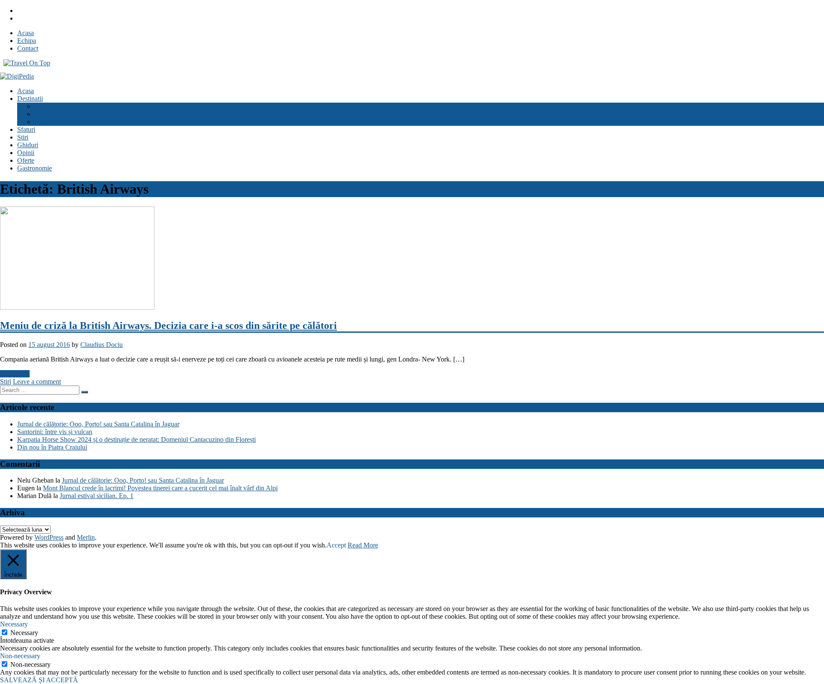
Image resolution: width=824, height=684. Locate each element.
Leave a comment (37, 381)
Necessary (24, 632)
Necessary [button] (14, 624)
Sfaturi (26, 129)
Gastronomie (34, 168)
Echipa (26, 40)
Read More (363, 545)
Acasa (25, 32)
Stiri (22, 137)
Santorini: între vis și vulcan (54, 431)
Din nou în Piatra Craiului (52, 447)
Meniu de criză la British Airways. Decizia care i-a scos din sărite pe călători (168, 325)
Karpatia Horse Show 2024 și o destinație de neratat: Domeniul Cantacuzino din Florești (136, 439)
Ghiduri (27, 145)
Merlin (86, 537)
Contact (27, 48)
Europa (44, 114)
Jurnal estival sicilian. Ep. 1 (96, 495)
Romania (46, 106)
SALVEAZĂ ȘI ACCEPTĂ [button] (39, 680)
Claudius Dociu (101, 344)
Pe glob (44, 121)
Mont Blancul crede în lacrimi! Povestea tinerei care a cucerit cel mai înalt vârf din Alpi (160, 488)
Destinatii (30, 98)
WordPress (49, 537)
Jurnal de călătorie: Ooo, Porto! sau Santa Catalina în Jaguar (98, 424)
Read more (15, 373)
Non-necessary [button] (20, 656)
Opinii (25, 152)
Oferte (25, 160)
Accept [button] (336, 545)
